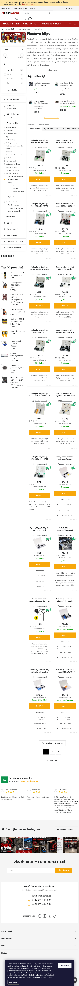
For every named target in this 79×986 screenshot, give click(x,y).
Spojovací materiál (12, 173)
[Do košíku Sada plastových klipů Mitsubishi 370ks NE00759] (39, 369)
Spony (10, 183)
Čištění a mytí (12, 229)
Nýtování (11, 197)
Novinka (14, 79)
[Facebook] (39, 916)
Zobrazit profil (65, 829)
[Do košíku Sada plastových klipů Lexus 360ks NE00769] (65, 242)
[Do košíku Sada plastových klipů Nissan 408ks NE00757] (65, 369)
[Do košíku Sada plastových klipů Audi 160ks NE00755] (39, 179)
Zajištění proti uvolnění (15, 176)
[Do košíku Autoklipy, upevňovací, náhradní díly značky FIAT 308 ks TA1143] (65, 635)
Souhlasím (65, 965)
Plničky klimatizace (14, 205)
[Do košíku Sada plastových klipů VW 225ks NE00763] (39, 495)
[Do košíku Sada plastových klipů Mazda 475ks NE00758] (39, 306)
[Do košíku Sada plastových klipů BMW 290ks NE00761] (65, 179)
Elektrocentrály (10, 140)
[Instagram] (44, 916)
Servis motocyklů (11, 161)
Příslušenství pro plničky (15, 208)
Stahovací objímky (16, 187)
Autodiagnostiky (11, 127)
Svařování (9, 158)
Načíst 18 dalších (54, 743)
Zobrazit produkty (28, 4)
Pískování (9, 152)
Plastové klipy (13, 180)
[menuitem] (11, 24)
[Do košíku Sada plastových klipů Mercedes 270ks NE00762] (65, 306)
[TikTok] (54, 916)
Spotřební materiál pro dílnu (15, 155)
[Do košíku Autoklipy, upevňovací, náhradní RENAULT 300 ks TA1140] (65, 706)
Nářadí (9, 223)
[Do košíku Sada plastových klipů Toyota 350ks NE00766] (65, 432)
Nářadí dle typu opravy (13, 115)
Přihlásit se (64, 870)
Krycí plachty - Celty (15, 241)
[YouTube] (49, 916)
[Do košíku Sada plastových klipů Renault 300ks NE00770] (39, 432)
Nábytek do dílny (11, 134)
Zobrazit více (52, 70)
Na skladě (14, 70)
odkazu (50, 977)
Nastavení (13, 982)
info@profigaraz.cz (41, 895)
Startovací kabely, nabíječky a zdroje (15, 147)
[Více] (73, 24)
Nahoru (54, 760)
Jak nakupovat (5, 8)
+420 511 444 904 (17, 18)
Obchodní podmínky (20, 8)
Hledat (50, 13)
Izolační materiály (11, 167)
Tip (14, 83)
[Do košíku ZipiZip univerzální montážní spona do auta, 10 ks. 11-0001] (39, 637)
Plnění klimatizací (11, 202)
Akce (14, 74)
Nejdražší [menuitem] (60, 129)
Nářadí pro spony (18, 192)
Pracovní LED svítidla (12, 170)
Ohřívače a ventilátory (13, 164)
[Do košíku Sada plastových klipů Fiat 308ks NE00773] (39, 242)
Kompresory (9, 130)
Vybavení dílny (13, 123)
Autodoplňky (12, 235)
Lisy (7, 137)
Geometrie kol (10, 216)
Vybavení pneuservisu (11, 106)
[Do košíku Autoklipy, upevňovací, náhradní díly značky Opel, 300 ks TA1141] (39, 706)
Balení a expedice (14, 247)
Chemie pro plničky (14, 211)
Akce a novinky (13, 99)
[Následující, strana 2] (52, 751)
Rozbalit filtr (12, 90)
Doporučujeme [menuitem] (34, 129)
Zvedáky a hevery (11, 143)
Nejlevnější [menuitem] (48, 129)
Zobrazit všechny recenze (30, 781)
